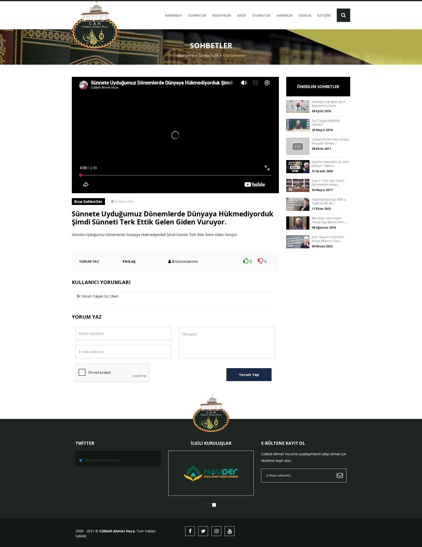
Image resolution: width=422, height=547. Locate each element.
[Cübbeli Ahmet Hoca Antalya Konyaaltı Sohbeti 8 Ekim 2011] (299, 146)
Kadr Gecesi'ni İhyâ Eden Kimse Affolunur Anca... (328, 239)
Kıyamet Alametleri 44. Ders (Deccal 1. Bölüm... (330, 164)
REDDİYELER (221, 15)
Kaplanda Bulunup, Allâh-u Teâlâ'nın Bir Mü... (329, 201)
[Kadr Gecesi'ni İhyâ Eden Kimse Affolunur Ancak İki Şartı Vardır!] (299, 241)
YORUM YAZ (89, 261)
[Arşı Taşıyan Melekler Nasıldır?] (299, 125)
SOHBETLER (197, 15)
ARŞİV (241, 15)
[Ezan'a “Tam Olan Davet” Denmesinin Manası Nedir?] (299, 185)
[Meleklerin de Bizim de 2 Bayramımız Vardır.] (299, 106)
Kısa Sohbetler (234, 55)
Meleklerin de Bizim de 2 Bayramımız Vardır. (328, 104)
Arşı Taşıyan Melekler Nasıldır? (326, 123)
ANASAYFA (185, 55)
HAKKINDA (173, 15)
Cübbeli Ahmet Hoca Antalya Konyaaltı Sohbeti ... (330, 141)
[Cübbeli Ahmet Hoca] (95, 25)
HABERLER (285, 15)
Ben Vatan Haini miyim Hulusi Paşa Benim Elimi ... (329, 220)
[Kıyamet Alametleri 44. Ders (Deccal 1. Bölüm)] (299, 166)
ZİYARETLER (261, 15)
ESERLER (305, 15)
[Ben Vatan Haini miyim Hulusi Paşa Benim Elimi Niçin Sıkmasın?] (299, 222)
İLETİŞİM (324, 15)
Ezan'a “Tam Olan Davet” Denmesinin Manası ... (328, 183)
